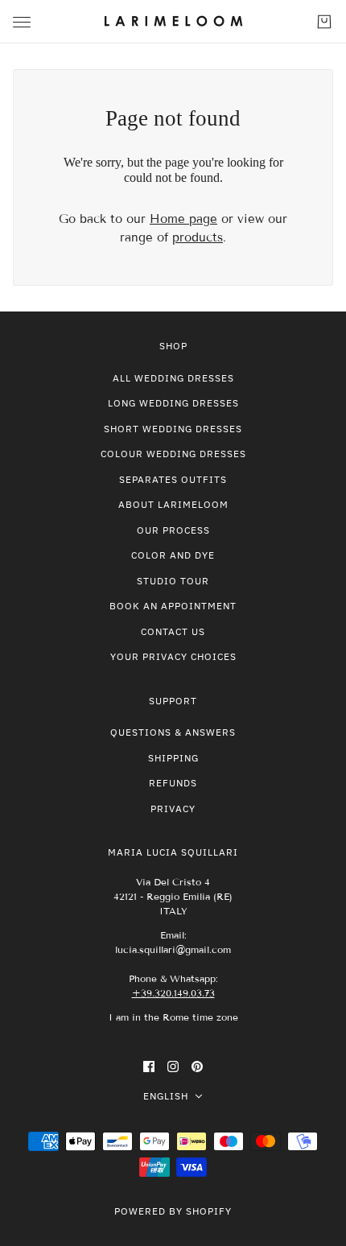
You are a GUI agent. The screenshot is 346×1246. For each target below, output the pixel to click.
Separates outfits (173, 479)
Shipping (173, 758)
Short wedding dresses (173, 429)
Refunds (173, 783)
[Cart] (324, 22)
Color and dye (173, 555)
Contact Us (173, 631)
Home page (183, 219)
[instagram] (173, 1066)
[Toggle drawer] (22, 22)
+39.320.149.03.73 (173, 993)
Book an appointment (173, 606)
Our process (173, 530)
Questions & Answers (173, 732)
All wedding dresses (173, 378)
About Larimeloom (173, 504)
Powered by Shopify (173, 1211)
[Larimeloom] (173, 22)
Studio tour (173, 581)
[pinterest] (197, 1066)
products (197, 237)
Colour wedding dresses (173, 454)
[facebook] (149, 1066)
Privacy (173, 808)
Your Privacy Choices (173, 656)
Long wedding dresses (173, 403)
